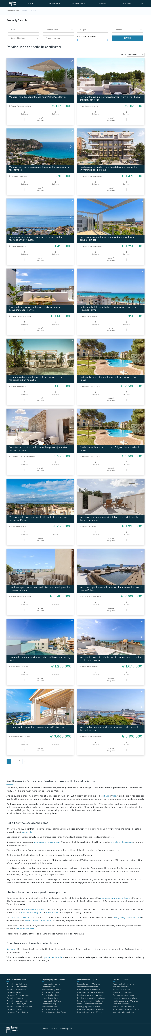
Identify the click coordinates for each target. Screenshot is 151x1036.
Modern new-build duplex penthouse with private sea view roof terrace (40, 168)
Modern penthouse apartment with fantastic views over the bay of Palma (38, 518)
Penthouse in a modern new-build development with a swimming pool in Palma (108, 168)
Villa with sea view (120, 987)
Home (30, 3)
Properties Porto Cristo (51, 1001)
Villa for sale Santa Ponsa (123, 1007)
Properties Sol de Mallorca (17, 995)
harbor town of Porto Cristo (38, 921)
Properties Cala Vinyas (16, 1004)
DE (142, 10)
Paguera (38, 913)
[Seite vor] (24, 761)
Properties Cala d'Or (15, 1010)
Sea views (11, 949)
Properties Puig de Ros (51, 990)
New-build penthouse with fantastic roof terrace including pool (39, 658)
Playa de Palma (93, 316)
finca (106, 796)
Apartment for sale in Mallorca (90, 993)
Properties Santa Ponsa (16, 984)
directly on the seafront (122, 842)
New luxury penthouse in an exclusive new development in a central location (39, 588)
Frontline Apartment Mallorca (125, 1001)
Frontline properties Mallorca (89, 1004)
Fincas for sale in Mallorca (88, 984)
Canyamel (94, 106)
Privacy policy (66, 1029)
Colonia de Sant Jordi (28, 456)
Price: (80, 37)
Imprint (54, 1029)
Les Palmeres (21, 526)
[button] (23, 30)
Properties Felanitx (14, 993)
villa (114, 796)
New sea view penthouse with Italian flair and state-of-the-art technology (109, 518)
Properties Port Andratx (16, 987)
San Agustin (21, 246)
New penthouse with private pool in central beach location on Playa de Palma (111, 658)
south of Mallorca (25, 929)
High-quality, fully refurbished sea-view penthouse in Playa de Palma (108, 308)
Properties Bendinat (50, 995)
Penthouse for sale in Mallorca (90, 995)
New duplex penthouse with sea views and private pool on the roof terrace (110, 728)
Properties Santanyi (50, 993)
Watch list (126, 3)
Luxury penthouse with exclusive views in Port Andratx (37, 727)
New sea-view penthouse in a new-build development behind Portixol (108, 238)
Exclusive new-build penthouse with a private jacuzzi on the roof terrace (38, 448)
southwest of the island (35, 910)
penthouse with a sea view (47, 842)
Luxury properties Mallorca (89, 1007)
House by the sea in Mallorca (125, 998)
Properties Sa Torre (50, 1010)
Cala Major (92, 526)
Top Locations (78, 3)
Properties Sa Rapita (51, 984)
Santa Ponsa (95, 386)
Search (127, 38)
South (84, 316)
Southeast (15, 456)
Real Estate (53, 3)
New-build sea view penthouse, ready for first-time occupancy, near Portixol (36, 308)
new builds (26, 832)
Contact (102, 3)
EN (142, 3)
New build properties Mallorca (90, 1010)
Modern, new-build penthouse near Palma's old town (37, 97)
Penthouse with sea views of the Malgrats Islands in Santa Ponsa (110, 448)
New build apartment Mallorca (90, 1012)
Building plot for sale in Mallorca (91, 998)
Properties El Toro (49, 1007)
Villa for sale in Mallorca (87, 987)
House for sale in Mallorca (88, 990)
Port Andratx (25, 736)
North (84, 596)
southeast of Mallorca (21, 918)
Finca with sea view (121, 1004)
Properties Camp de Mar (17, 1012)
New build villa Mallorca (123, 1012)
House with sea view (121, 990)
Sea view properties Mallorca (90, 1001)
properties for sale (53, 957)
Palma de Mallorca (24, 106)
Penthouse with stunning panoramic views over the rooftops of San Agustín (36, 238)
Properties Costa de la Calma (19, 1001)
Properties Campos (50, 1004)
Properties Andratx (50, 998)
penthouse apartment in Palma (115, 898)
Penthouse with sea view (123, 995)
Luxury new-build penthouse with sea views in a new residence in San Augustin (36, 378)
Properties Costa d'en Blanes (54, 1012)
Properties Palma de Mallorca (19, 1007)
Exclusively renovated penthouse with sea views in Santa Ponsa (109, 378)
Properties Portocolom (16, 990)
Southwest (86, 386)
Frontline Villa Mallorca (122, 993)
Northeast (85, 106)
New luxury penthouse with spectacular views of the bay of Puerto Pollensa (111, 588)
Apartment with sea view (123, 984)
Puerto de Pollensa (94, 596)
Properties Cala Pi (49, 987)
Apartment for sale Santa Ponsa (126, 1010)
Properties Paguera (14, 998)
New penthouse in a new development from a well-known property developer (110, 98)
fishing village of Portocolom (127, 918)
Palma (13, 106)
